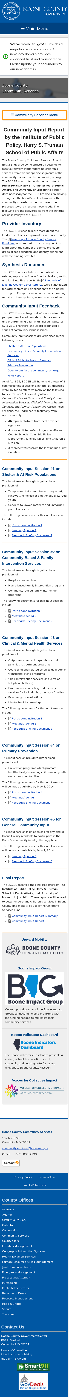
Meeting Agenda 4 (24, 797)
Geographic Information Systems (23, 1251)
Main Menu (34, 28)
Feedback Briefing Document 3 (32, 728)
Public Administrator (15, 1288)
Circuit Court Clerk (14, 1220)
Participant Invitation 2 (27, 610)
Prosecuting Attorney (16, 1277)
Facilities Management (17, 1246)
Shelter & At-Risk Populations (26, 346)
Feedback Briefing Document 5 (32, 861)
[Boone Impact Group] (34, 988)
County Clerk (10, 1240)
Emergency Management (18, 1272)
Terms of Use (46, 1177)
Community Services (15, 1235)
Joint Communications (16, 1267)
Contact (8, 1163)
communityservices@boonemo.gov (25, 1148)
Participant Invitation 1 (27, 525)
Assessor (8, 1209)
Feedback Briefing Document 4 (32, 802)
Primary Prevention (20, 365)
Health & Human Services (19, 1256)
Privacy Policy (23, 1177)
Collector (8, 1225)
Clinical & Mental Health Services (29, 360)
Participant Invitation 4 (27, 792)
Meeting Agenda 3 (24, 723)
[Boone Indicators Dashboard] (34, 1044)
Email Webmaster (34, 1185)
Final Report (15, 375)
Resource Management (17, 1298)
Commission (10, 1230)
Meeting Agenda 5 (24, 856)
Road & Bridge (11, 1303)
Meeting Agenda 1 (24, 530)
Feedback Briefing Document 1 (32, 535)
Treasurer (8, 1314)
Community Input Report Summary (35, 916)
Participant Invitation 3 (27, 718)
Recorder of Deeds (14, 1293)
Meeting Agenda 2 (24, 616)
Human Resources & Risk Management (27, 1261)
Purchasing (9, 1282)
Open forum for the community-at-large (33, 370)
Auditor (7, 1214)
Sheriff (6, 1309)
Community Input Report (28, 921)
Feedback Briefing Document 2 (32, 621)
